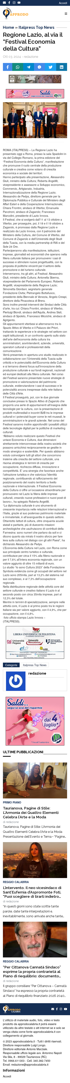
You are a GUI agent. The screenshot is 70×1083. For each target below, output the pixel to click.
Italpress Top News (36, 27)
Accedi (63, 3)
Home (8, 27)
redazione (12, 822)
